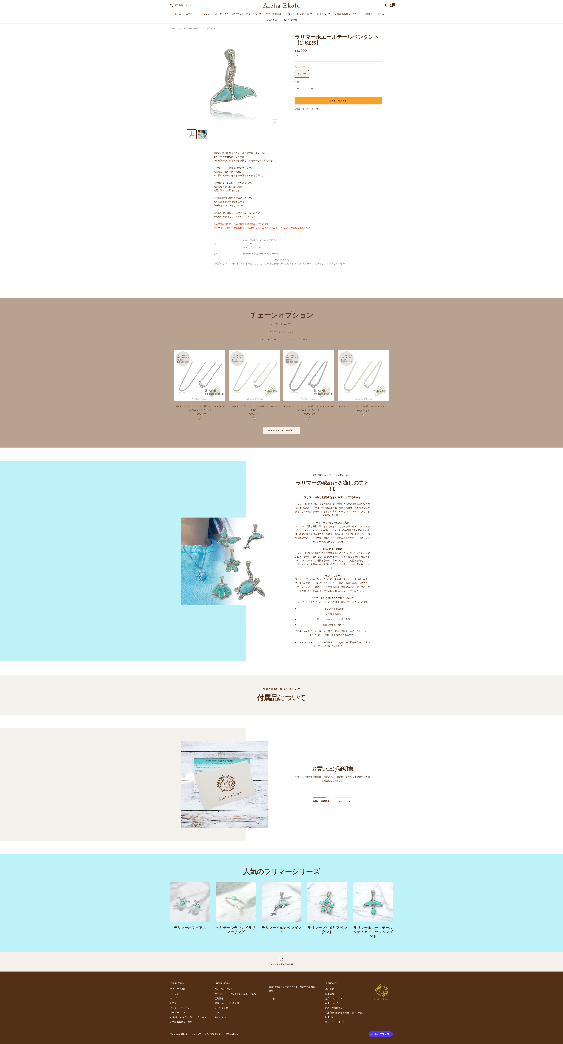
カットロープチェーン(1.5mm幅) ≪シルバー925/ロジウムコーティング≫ (200, 408)
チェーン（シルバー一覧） (281, 430)
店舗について (323, 14)
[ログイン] (385, 5)
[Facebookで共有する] (303, 109)
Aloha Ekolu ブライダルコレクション (188, 1017)
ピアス (173, 1003)
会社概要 (368, 14)
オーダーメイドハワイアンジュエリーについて (238, 14)
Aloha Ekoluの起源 (224, 989)
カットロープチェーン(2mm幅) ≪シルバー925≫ (363, 406)
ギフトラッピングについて (299, 14)
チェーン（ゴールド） (297, 339)
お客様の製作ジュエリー (347, 14)
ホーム (177, 14)
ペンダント (175, 993)
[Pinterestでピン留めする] (307, 109)
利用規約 (329, 1017)
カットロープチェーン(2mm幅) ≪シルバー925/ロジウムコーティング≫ (309, 408)
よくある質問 (272, 19)
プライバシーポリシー (336, 1022)
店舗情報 (219, 998)
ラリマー (301, 73)
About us (205, 14)
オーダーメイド (177, 1012)
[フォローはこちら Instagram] (273, 999)
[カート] (391, 5)
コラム (380, 14)
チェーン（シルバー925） (267, 339)
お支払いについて (334, 998)
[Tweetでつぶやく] (312, 109)
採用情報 (329, 993)
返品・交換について (335, 1008)
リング (173, 998)
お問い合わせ (290, 19)
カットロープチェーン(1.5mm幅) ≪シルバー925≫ (254, 408)
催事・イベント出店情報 (227, 1003)
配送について (331, 1003)
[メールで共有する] (317, 109)
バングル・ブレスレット (182, 1008)
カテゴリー (191, 14)
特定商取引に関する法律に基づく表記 (344, 1012)
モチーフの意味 (273, 14)
